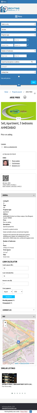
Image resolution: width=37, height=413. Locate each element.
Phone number (16, 161)
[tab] (18, 195)
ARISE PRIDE (29, 92)
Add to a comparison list (10, 147)
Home (6, 92)
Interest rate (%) (7, 280)
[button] (34, 103)
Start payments (7, 288)
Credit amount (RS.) (8, 265)
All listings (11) (16, 166)
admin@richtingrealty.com (9, 408)
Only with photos (5, 78)
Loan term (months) (8, 273)
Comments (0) (7, 310)
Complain (3, 144)
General (5, 195)
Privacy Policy (24, 411)
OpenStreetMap (24, 363)
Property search (17, 92)
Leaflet (17, 363)
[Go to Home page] (10, 9)
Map (4, 316)
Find (33, 82)
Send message (16, 163)
